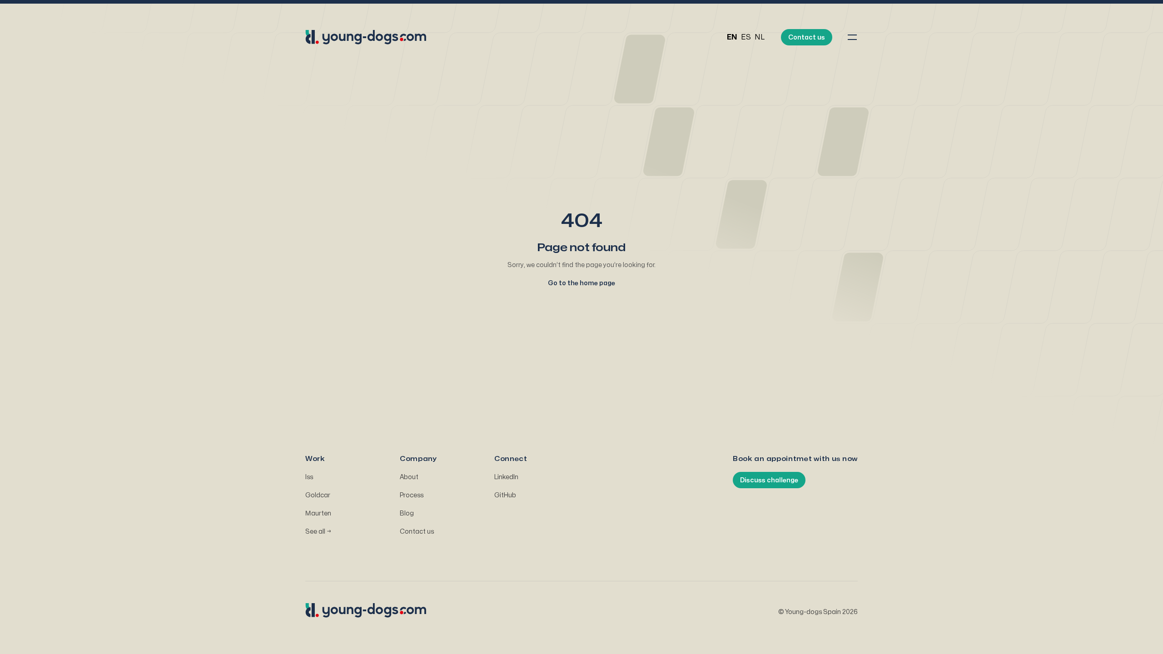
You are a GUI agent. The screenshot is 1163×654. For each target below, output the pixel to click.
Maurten (318, 513)
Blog (407, 513)
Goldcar (317, 495)
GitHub (505, 495)
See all (318, 532)
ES (746, 37)
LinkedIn (506, 477)
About (409, 477)
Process (411, 495)
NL (760, 37)
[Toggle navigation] (852, 37)
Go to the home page (581, 283)
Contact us (417, 532)
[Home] (367, 37)
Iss (309, 477)
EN (732, 37)
